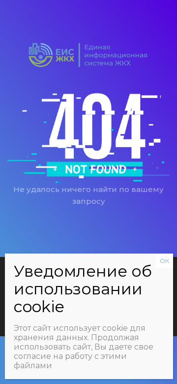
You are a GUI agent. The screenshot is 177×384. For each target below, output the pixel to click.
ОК (164, 260)
